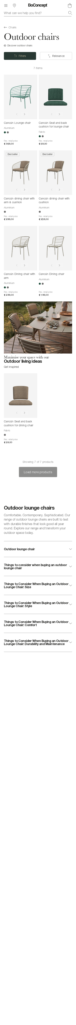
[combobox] (38, 13)
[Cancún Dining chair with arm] (20, 248)
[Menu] (6, 5)
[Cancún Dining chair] (55, 248)
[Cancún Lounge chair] (20, 97)
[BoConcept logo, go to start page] (38, 5)
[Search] (70, 13)
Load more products (38, 472)
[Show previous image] (17, 114)
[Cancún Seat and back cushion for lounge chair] (55, 97)
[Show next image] (24, 114)
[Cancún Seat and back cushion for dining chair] (20, 395)
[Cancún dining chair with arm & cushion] (20, 172)
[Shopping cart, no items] (69, 5)
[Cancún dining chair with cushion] (55, 172)
